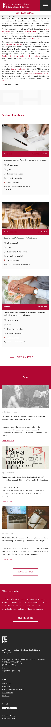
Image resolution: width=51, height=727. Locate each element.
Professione (7, 693)
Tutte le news (25, 572)
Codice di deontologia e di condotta (21, 56)
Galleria (5, 696)
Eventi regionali (18, 69)
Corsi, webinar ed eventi (37, 74)
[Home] (18, 6)
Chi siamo (6, 683)
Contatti (6, 686)
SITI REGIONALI (25, 13)
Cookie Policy (8, 719)
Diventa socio (30, 31)
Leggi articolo (8, 441)
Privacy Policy (8, 716)
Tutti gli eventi (25, 357)
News (4, 81)
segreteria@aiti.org (11, 671)
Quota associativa (34, 39)
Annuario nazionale (14, 44)
